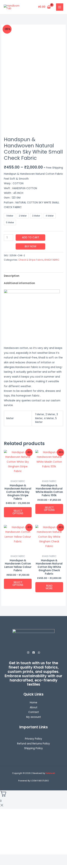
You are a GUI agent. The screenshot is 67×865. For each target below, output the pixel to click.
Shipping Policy (33, 748)
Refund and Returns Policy (33, 743)
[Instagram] (28, 652)
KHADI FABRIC (51, 259)
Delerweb (50, 773)
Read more (49, 587)
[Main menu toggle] (59, 7)
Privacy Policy (33, 739)
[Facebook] (33, 652)
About (33, 707)
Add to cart (30, 237)
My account (33, 717)
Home (33, 702)
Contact (33, 712)
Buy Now (30, 246)
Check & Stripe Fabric (31, 259)
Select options (17, 512)
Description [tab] (11, 276)
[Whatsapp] (39, 652)
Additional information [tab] (19, 283)
